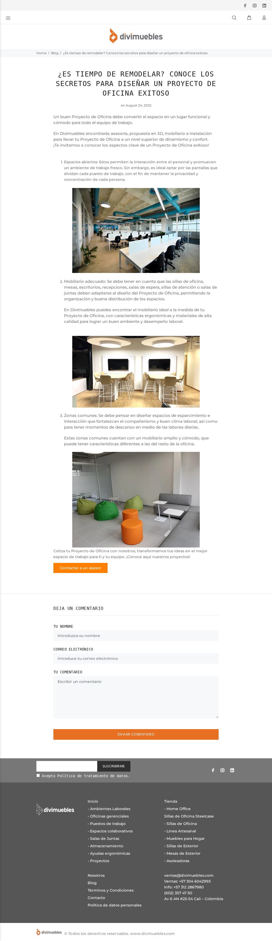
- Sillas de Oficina (180, 823)
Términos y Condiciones (111, 890)
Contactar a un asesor (80, 568)
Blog (54, 53)
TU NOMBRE (63, 626)
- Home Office (177, 808)
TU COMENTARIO (67, 672)
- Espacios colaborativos (110, 831)
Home (41, 53)
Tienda (170, 801)
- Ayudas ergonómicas (109, 853)
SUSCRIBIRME (114, 766)
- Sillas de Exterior (181, 846)
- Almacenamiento (105, 846)
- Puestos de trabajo (107, 823)
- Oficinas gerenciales (108, 816)
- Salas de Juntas (103, 838)
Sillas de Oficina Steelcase (189, 816)
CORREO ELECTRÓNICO (73, 649)
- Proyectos (98, 860)
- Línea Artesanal (180, 831)
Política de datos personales (115, 905)
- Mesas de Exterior (182, 853)
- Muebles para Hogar (184, 838)
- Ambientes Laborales (109, 808)
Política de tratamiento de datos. (93, 776)
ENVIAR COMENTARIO (136, 735)
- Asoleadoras (176, 860)
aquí (147, 556)
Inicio (93, 801)
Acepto (85, 776)
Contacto (96, 897)
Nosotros (96, 875)
